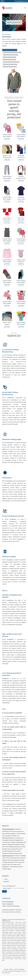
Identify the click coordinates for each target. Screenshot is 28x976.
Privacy (11, 969)
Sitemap (6, 969)
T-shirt (5, 879)
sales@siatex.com (21, 1)
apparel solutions (7, 856)
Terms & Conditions (19, 969)
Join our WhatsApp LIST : (9, 886)
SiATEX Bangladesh (8, 829)
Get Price (7, 138)
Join (4, 891)
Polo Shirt (6, 881)
